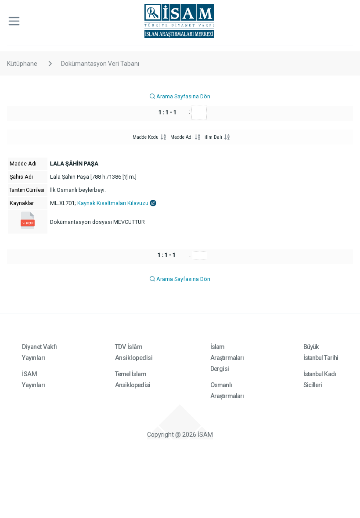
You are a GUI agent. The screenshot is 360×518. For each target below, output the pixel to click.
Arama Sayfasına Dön (182, 96)
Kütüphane (22, 63)
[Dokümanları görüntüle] (28, 227)
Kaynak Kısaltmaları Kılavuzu (113, 203)
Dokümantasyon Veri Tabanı (100, 63)
